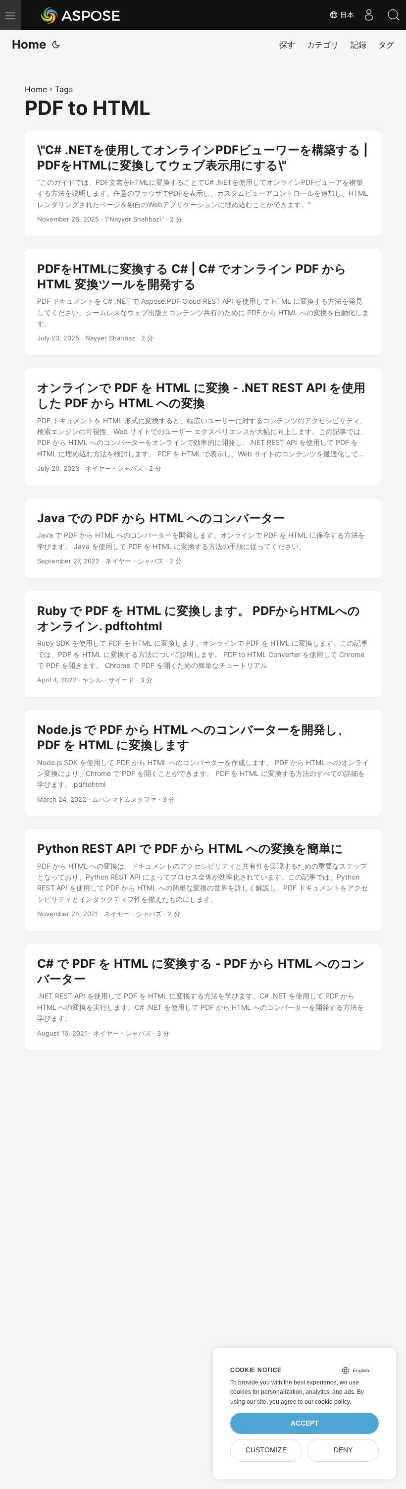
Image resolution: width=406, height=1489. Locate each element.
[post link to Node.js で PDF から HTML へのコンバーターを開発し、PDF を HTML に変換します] (203, 763)
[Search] (393, 15)
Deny (343, 1450)
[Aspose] (81, 14)
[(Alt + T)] (56, 44)
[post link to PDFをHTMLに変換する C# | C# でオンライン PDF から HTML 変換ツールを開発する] (203, 302)
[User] (368, 15)
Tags (64, 89)
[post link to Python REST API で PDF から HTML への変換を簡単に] (203, 880)
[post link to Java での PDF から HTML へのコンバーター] (203, 538)
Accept (305, 1423)
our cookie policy (327, 1401)
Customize (266, 1450)
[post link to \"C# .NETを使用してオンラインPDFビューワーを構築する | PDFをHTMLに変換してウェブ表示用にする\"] (203, 183)
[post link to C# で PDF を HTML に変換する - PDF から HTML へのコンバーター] (203, 997)
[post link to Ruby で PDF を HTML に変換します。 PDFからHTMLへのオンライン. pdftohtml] (203, 644)
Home (29, 44)
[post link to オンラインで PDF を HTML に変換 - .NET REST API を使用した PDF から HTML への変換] (203, 427)
